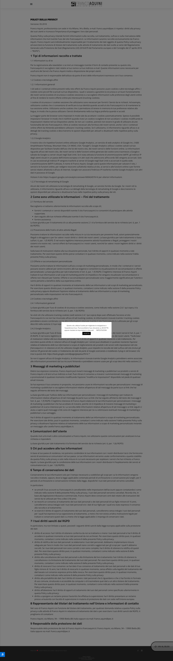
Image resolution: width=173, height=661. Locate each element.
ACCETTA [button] (87, 333)
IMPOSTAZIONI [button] (101, 330)
